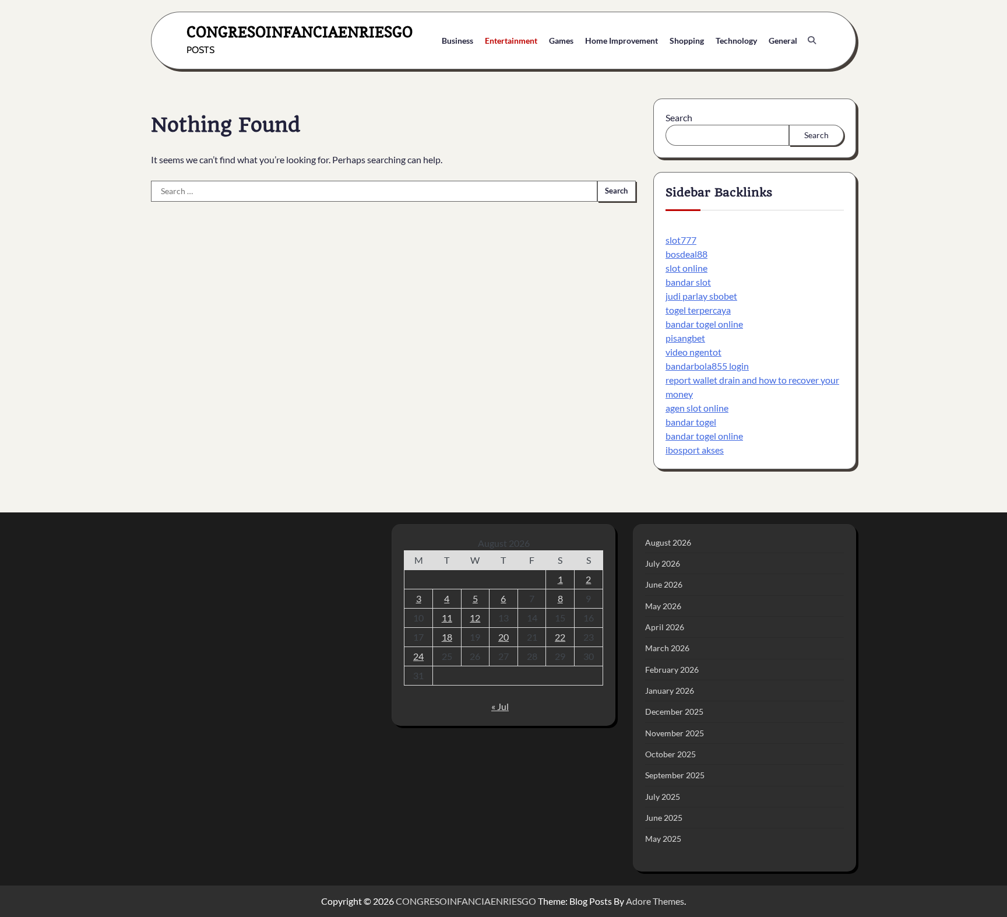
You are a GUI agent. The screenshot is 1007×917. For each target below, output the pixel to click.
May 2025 (663, 839)
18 (447, 636)
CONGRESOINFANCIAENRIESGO (299, 32)
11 (447, 617)
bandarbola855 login (707, 365)
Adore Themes (655, 901)
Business (457, 40)
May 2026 (663, 606)
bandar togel (691, 421)
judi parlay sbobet (701, 295)
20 (503, 636)
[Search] (812, 40)
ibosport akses (695, 449)
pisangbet (685, 337)
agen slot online (697, 407)
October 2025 (670, 754)
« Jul (500, 706)
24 (418, 656)
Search (679, 117)
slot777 (681, 239)
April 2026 (664, 627)
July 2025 (662, 797)
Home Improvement (621, 40)
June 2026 (663, 584)
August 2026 (668, 542)
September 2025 (675, 775)
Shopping (687, 40)
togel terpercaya (698, 309)
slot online (686, 267)
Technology (736, 40)
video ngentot (693, 351)
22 (560, 636)
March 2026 (667, 648)
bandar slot (688, 281)
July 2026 (662, 563)
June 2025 (663, 818)
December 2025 (674, 711)
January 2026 (669, 690)
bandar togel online (704, 323)
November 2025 (674, 733)
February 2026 (672, 669)
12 (475, 617)
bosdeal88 (686, 253)
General (783, 40)
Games (561, 40)
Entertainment (511, 40)
